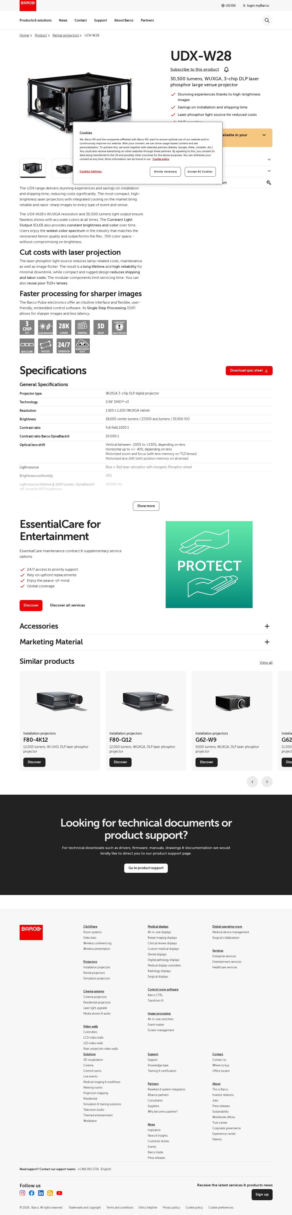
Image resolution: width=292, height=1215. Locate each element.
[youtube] (59, 1193)
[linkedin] (41, 1193)
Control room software (163, 989)
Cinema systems (93, 991)
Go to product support (146, 868)
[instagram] (22, 1193)
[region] (148, 153)
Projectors (90, 961)
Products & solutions (35, 20)
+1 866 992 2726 (94, 1169)
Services (217, 950)
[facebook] (31, 1193)
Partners (147, 20)
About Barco (123, 20)
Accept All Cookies (200, 171)
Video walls (90, 1026)
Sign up (262, 1194)
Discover (31, 605)
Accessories (39, 626)
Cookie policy (161, 159)
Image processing (159, 1013)
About (216, 1084)
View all (266, 663)
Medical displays (158, 926)
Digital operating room (227, 926)
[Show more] (146, 506)
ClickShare (90, 926)
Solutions (89, 1054)
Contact (81, 20)
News (63, 20)
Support (100, 20)
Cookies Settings (91, 171)
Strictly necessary (165, 171)
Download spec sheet (246, 370)
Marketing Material (51, 642)
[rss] (50, 1193)
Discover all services (67, 605)
